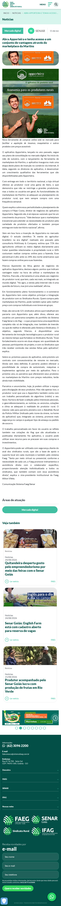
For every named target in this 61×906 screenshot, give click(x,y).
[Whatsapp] (52, 897)
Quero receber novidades (18, 888)
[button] (55, 718)
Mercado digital (30, 509)
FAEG (53, 581)
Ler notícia (14, 581)
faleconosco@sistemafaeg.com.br (15, 754)
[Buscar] (56, 4)
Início (6, 13)
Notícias (8, 551)
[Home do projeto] (12, 4)
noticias (16, 13)
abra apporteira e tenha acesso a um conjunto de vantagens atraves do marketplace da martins (41, 13)
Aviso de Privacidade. (27, 882)
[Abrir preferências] (4, 901)
